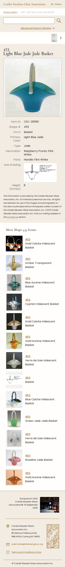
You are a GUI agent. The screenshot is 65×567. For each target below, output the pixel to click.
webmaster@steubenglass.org (27, 544)
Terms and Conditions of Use (26, 552)
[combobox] (29, 20)
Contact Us (12, 217)
